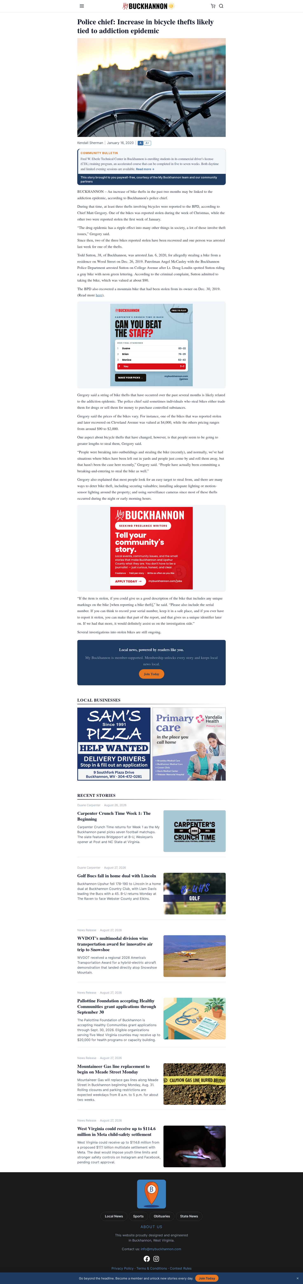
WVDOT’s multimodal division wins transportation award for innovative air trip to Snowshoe (115, 944)
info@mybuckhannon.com (161, 1249)
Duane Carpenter (88, 805)
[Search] (221, 6)
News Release (86, 930)
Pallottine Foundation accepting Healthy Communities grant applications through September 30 (116, 1006)
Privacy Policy (123, 1268)
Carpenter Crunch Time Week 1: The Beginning (114, 816)
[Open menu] (81, 6)
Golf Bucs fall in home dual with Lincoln (116, 875)
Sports (138, 1216)
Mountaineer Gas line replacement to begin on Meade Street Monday (113, 1069)
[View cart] (213, 6)
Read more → (145, 169)
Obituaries (162, 1216)
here (99, 294)
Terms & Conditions (151, 1268)
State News (189, 1216)
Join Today (207, 1278)
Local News (114, 1216)
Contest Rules (180, 1268)
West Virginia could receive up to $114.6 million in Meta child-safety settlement (116, 1131)
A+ (147, 143)
